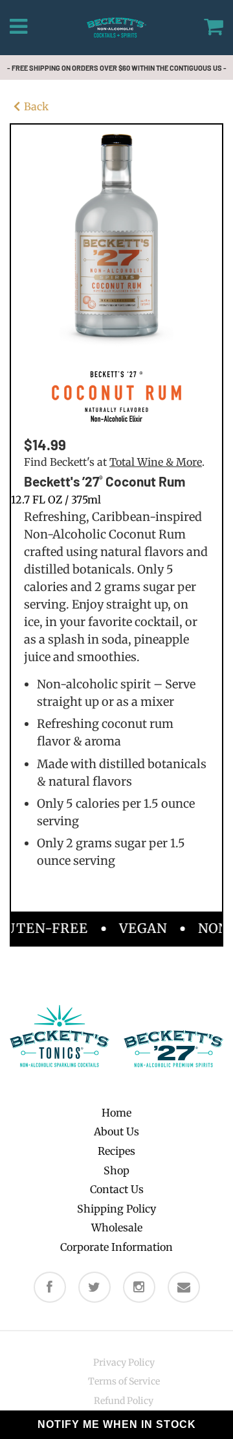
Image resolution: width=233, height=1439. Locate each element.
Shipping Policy (116, 1208)
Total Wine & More (155, 461)
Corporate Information (116, 1246)
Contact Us (117, 1189)
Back (36, 106)
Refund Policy (123, 1401)
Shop (116, 1170)
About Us (116, 1131)
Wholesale (116, 1227)
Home (116, 1112)
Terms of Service (124, 1381)
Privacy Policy (124, 1362)
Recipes (116, 1150)
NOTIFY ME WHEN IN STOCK (117, 1424)
